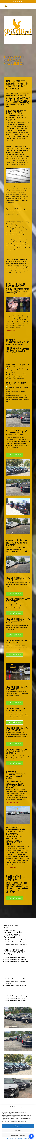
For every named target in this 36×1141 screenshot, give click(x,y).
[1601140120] (18, 475)
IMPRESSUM (26, 1138)
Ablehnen (18, 1130)
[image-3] (18, 1097)
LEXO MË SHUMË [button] (14, 455)
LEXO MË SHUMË (10, 331)
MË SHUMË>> (11, 867)
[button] (31, 1136)
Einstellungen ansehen (18, 1135)
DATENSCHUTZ (10, 1138)
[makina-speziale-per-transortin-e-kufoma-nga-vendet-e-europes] (18, 495)
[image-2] (18, 1027)
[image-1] (18, 514)
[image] (18, 534)
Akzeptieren (18, 1126)
